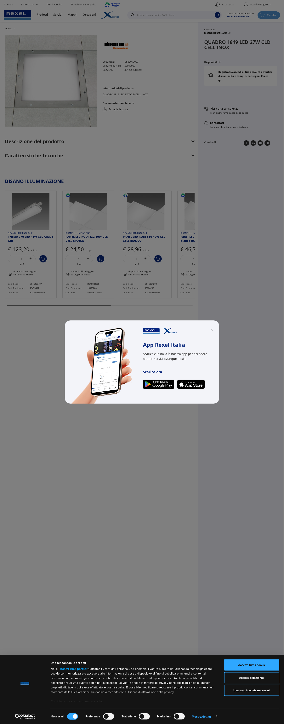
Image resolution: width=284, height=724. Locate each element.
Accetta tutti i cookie (252, 665)
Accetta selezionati (251, 677)
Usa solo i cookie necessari (251, 690)
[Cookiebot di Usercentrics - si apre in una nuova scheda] (25, 716)
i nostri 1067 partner (73, 668)
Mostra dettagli (202, 716)
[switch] (108, 716)
